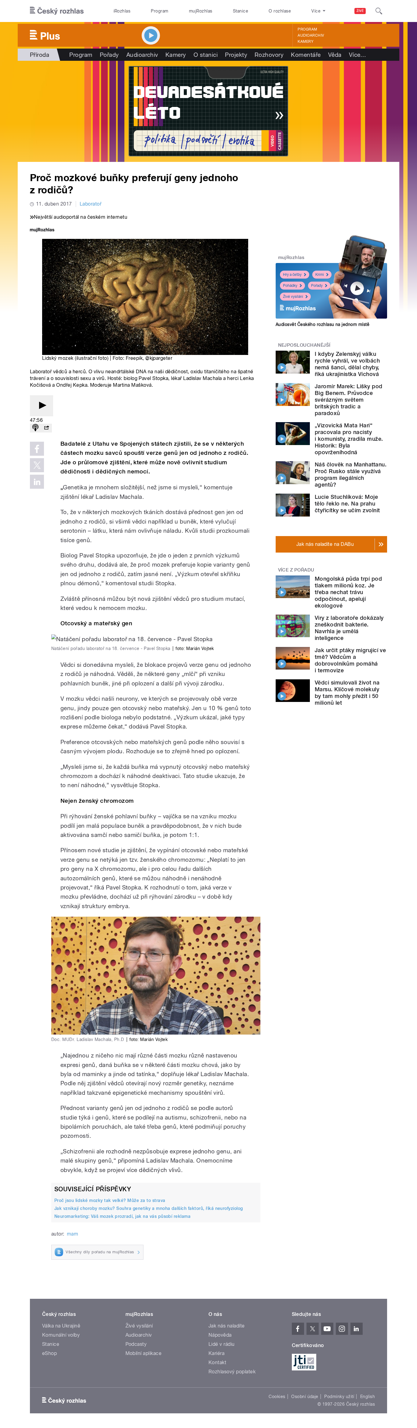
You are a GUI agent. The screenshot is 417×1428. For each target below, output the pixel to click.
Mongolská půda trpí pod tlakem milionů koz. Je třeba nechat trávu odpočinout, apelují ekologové (348, 592)
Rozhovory (269, 54)
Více (357, 54)
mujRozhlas (200, 11)
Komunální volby (61, 1335)
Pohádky (290, 285)
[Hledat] (379, 11)
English (367, 1396)
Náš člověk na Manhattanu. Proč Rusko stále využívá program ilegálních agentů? (350, 474)
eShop (49, 1353)
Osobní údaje (304, 1396)
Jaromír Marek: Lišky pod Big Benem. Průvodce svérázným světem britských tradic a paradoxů (349, 399)
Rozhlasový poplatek (232, 1372)
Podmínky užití (339, 1396)
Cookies (277, 1396)
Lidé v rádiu (222, 1344)
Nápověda (220, 1335)
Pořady (109, 54)
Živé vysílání (293, 296)
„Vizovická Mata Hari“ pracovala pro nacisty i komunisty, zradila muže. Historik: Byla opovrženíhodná (349, 438)
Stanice (240, 11)
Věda (335, 54)
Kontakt (217, 1362)
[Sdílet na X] (37, 465)
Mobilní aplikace (143, 1353)
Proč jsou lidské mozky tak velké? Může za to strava (109, 1200)
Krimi (319, 274)
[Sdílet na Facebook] (37, 449)
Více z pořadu (296, 570)
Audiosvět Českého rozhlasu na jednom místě (322, 324)
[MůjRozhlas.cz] (42, 230)
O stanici (206, 54)
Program (159, 11)
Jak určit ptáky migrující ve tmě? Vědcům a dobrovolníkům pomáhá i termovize (350, 660)
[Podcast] (35, 428)
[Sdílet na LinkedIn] (37, 482)
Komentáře (306, 54)
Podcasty (136, 1344)
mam (72, 1234)
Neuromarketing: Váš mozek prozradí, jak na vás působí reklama (122, 1216)
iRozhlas (122, 11)
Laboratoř (90, 204)
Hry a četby (292, 274)
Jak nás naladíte (227, 1326)
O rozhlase (280, 11)
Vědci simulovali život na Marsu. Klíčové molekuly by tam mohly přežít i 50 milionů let (347, 692)
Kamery (306, 41)
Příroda (39, 54)
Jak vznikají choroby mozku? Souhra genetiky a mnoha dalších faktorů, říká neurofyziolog (148, 1208)
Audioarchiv (311, 35)
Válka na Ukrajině (61, 1326)
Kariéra (216, 1353)
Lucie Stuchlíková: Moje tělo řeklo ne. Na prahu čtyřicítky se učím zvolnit (347, 503)
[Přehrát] (41, 405)
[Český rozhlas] (57, 11)
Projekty (236, 54)
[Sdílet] (46, 428)
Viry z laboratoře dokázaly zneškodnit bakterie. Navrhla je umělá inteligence (349, 628)
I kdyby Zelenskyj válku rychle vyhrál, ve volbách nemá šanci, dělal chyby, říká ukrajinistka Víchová (347, 364)
